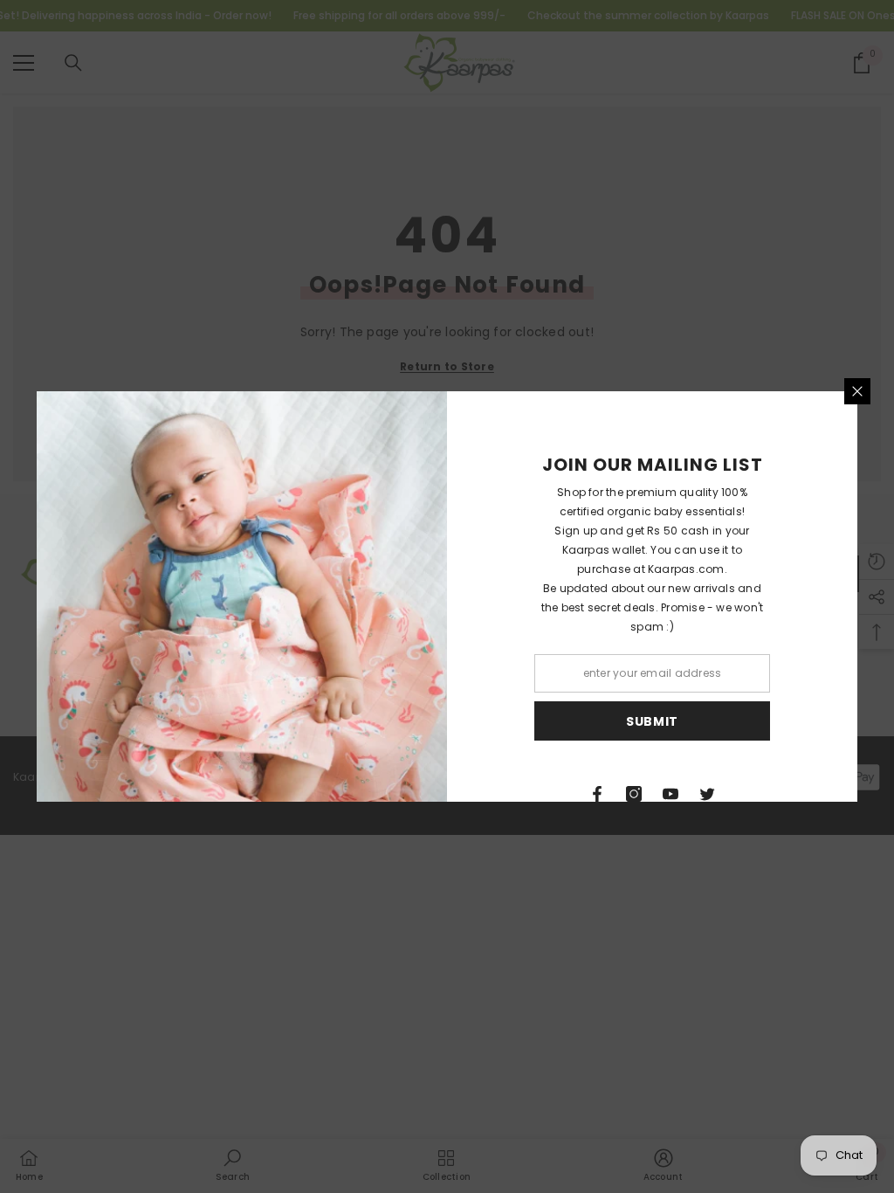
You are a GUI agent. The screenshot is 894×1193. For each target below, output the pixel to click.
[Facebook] (597, 794)
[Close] (857, 391)
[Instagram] (633, 794)
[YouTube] (670, 794)
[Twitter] (707, 794)
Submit (652, 721)
